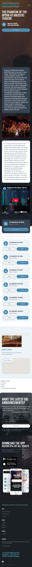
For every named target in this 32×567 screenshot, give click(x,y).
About (3, 523)
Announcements (6, 511)
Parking (4, 525)
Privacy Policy (4, 564)
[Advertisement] (16, 48)
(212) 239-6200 (6, 546)
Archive (3, 383)
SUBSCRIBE (16, 426)
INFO (9, 249)
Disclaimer (10, 564)
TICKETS (22, 249)
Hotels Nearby (5, 514)
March (3, 386)
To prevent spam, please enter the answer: (20, 412)
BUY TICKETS (16, 229)
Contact (4, 516)
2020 (3, 385)
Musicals (4, 534)
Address (4, 527)
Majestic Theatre (5, 381)
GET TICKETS (16, 30)
